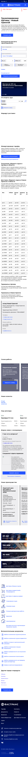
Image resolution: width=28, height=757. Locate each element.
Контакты (17, 709)
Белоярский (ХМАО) (6, 687)
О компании (17, 714)
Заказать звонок (14, 473)
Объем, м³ (17, 60)
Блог (2, 723)
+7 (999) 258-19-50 (7, 317)
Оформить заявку (10, 382)
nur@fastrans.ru (7, 330)
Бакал (3, 680)
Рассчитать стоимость (14, 476)
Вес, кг (3, 60)
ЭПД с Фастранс (7, 9)
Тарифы (3, 709)
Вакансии (4, 714)
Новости (16, 712)
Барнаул (3, 682)
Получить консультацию (10, 76)
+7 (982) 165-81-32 (7, 319)
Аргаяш (3, 676)
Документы (4, 712)
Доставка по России (20, 717)
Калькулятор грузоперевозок (9, 159)
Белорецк (4, 685)
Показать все (7, 35)
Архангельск (4, 678)
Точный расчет (5, 73)
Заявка (3, 69)
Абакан (3, 674)
